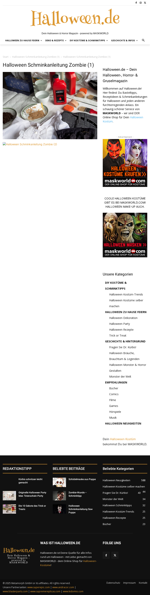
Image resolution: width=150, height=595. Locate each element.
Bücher (113, 388)
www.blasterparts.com (15, 591)
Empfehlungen (116, 382)
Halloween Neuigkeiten (123, 423)
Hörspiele (115, 412)
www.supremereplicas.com (45, 591)
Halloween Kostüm (123, 439)
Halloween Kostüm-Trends (126, 294)
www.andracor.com (63, 587)
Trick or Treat (117, 335)
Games (113, 406)
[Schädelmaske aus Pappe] (59, 482)
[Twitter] (145, 3)
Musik (113, 417)
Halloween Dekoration (123, 318)
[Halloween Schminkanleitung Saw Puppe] (59, 509)
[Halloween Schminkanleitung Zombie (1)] (50, 138)
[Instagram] (140, 3)
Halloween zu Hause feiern (125, 312)
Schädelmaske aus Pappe (82, 479)
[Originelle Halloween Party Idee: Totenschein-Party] (9, 495)
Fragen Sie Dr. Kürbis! (122, 347)
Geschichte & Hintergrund (125, 341)
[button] (143, 41)
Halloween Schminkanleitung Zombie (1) (35, 56)
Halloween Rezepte (121, 329)
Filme (112, 400)
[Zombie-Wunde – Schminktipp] (59, 495)
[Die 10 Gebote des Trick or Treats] (9, 509)
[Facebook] (136, 3)
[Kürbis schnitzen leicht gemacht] (9, 482)
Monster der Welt (120, 376)
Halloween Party (119, 324)
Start (5, 56)
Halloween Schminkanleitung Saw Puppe (81, 509)
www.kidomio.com (73, 591)
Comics (114, 394)
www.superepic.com (38, 587)
